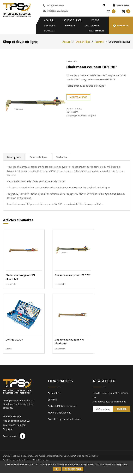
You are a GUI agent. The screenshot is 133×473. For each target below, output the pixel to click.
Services (49, 25)
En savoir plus (73, 469)
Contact (49, 30)
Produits (122, 25)
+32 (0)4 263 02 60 (55, 5)
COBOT (95, 20)
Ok (56, 469)
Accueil (49, 20)
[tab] (13, 157)
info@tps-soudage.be (57, 10)
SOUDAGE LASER (72, 20)
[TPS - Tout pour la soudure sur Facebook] (22, 436)
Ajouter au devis (78, 97)
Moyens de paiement (59, 412)
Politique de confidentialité (16, 460)
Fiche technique (38, 157)
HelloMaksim (55, 455)
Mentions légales (41, 460)
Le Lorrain (71, 61)
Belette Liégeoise (89, 455)
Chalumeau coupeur (119, 41)
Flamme (99, 41)
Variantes (61, 157)
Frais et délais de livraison (62, 406)
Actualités (92, 25)
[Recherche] (104, 5)
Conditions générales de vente (64, 419)
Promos (70, 25)
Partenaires (96, 30)
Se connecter (122, 5)
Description (13, 157)
